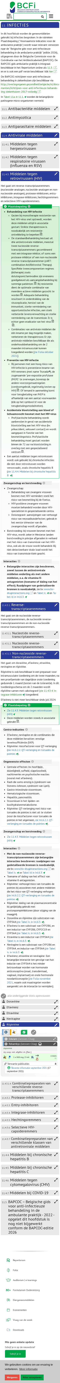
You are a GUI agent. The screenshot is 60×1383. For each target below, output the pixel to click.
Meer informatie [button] (28, 1369)
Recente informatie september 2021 (29, 1067)
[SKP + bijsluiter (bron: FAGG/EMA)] (9, 1057)
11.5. (50, 67)
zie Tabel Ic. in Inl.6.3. (29, 921)
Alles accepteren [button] (32, 1377)
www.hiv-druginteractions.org (30, 868)
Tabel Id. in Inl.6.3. (33, 872)
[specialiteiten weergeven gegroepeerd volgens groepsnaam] (13, 1032)
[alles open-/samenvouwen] (54, 1039)
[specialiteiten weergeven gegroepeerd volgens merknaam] (5, 1032)
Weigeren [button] (12, 1377)
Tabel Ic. (41, 593)
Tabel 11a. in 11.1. (14, 96)
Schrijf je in (15, 1353)
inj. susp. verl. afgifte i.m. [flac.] (17, 1052)
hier (51, 71)
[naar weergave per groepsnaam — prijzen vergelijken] (5, 1057)
